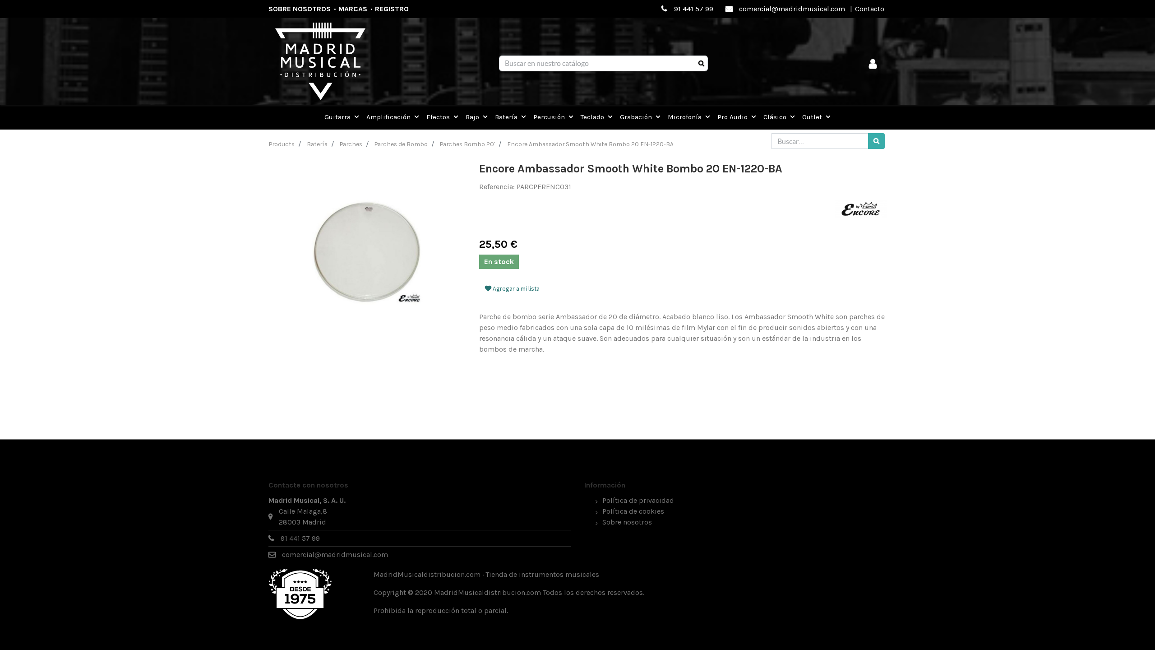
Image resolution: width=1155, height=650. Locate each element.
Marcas (352, 9)
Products (282, 144)
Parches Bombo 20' (467, 144)
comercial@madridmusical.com (792, 9)
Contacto (869, 9)
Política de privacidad (638, 500)
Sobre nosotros (299, 9)
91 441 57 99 (693, 9)
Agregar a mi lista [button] (515, 288)
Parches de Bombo (401, 144)
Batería (317, 144)
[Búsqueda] (701, 63)
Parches (351, 144)
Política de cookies (633, 511)
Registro (392, 9)
